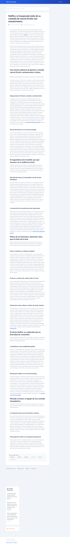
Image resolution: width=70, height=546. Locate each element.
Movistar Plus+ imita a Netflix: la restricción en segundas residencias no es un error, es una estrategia (12, 505)
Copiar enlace (13, 459)
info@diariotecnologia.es (12, 542)
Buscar (61, 1)
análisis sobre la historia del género (33, 122)
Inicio (8, 8)
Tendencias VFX (13, 328)
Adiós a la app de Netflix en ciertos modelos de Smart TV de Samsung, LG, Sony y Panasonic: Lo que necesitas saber (12, 516)
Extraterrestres (21, 468)
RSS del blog (11, 528)
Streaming (34, 468)
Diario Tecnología (12, 1)
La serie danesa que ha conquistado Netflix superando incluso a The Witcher (12, 496)
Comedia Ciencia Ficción (12, 468)
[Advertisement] (35, 479)
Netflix (25, 34)
